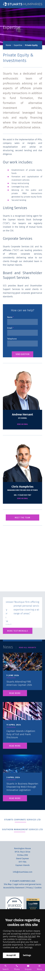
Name (9, 317)
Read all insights (27, 648)
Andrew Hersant (22, 414)
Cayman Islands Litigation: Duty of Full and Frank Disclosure (20, 734)
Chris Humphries (22, 486)
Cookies (38, 887)
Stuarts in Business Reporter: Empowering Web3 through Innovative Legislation (22, 786)
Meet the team (22, 517)
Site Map (8, 884)
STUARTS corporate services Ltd (22, 820)
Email (9, 328)
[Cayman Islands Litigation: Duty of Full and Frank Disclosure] (22, 717)
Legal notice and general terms (27, 884)
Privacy (29, 887)
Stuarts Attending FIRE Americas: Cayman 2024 (19, 683)
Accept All (11, 955)
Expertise (18, 45)
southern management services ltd (22, 829)
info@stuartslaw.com (22, 872)
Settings (27, 955)
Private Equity (31, 45)
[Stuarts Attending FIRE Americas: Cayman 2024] (22, 668)
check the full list (26, 936)
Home (8, 45)
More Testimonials (17, 631)
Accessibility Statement (13, 887)
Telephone (12, 339)
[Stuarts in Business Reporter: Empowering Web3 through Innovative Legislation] (22, 770)
